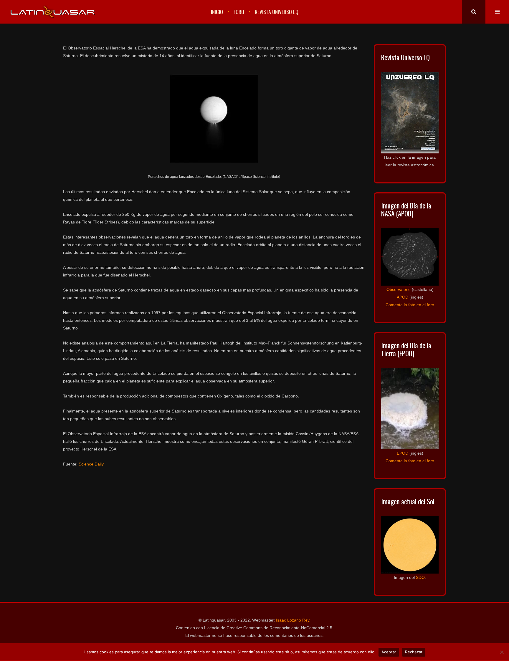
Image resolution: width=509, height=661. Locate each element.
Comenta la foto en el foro (410, 304)
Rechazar (413, 652)
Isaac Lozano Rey (292, 620)
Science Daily (91, 464)
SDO (420, 577)
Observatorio (398, 289)
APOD (402, 297)
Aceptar (388, 652)
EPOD (402, 453)
